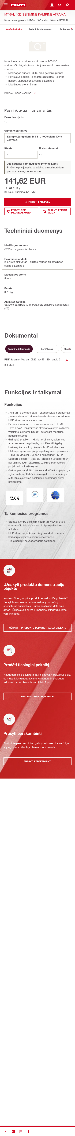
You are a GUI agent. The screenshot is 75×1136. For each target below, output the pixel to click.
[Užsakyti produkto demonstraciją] (13, 1131)
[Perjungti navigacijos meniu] (6, 5)
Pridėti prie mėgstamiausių (21, 211)
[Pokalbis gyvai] (21, 1131)
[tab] (14, 29)
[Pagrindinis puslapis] (18, 5)
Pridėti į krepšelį (39, 201)
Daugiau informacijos (17, 93)
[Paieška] (67, 5)
